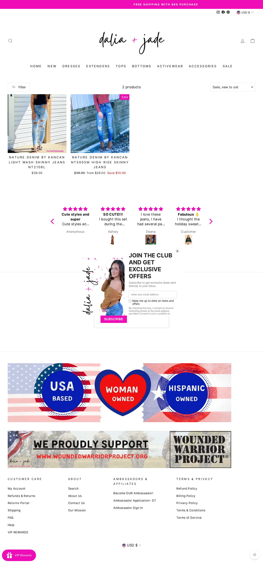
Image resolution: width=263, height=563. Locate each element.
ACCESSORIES (203, 66)
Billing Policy (185, 496)
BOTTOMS (141, 66)
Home (36, 66)
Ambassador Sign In (128, 508)
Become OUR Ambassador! (133, 493)
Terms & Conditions (190, 510)
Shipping (14, 510)
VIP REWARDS (18, 532)
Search (73, 488)
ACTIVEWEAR (170, 66)
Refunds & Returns (21, 496)
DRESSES (71, 66)
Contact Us (76, 503)
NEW (52, 66)
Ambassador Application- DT (134, 500)
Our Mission (77, 510)
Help (11, 525)
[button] (53, 221)
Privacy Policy (187, 503)
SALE (228, 66)
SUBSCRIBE (113, 319)
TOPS (121, 66)
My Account (17, 488)
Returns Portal (18, 503)
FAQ (10, 517)
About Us (75, 496)
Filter (22, 87)
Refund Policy (186, 488)
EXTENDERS (98, 66)
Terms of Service (189, 517)
